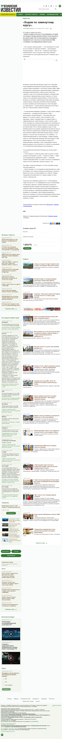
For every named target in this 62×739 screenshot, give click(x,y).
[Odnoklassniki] (48, 6)
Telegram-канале (52, 216)
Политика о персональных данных (8, 723)
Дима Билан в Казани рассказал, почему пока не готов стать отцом (10, 385)
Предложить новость (8, 14)
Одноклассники (27, 206)
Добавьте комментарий (28, 236)
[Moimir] (53, 6)
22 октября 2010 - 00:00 (42, 28)
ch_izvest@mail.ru (8, 718)
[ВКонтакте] (51, 223)
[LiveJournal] (59, 223)
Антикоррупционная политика (7, 724)
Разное (38, 701)
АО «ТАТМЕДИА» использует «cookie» (9, 728)
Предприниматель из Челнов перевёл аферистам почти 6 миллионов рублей (9, 435)
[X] (57, 223)
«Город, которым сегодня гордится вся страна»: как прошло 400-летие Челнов (11, 411)
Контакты (52, 698)
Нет (6, 682)
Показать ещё (9, 308)
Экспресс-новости (31, 14)
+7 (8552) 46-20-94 (14, 716)
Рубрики (42, 14)
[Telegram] (56, 6)
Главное (20, 14)
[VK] (44, 6)
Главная (9, 698)
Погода (16, 551)
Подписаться (11, 513)
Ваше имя (25, 231)
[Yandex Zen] (46, 6)
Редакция (44, 698)
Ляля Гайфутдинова (28, 28)
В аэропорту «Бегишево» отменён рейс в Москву (11, 423)
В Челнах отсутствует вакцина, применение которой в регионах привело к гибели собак (10, 481)
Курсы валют (5, 551)
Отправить (27, 248)
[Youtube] (51, 6)
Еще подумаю (8, 685)
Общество (26, 18)
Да (6, 678)
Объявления (11, 555)
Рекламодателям (52, 14)
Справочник (28, 701)
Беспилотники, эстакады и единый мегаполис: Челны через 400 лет (11, 328)
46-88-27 (21, 716)
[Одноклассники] (53, 223)
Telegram (56, 204)
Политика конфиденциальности (8, 731)
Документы (36, 698)
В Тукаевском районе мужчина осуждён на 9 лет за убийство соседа (10, 496)
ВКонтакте (50, 204)
